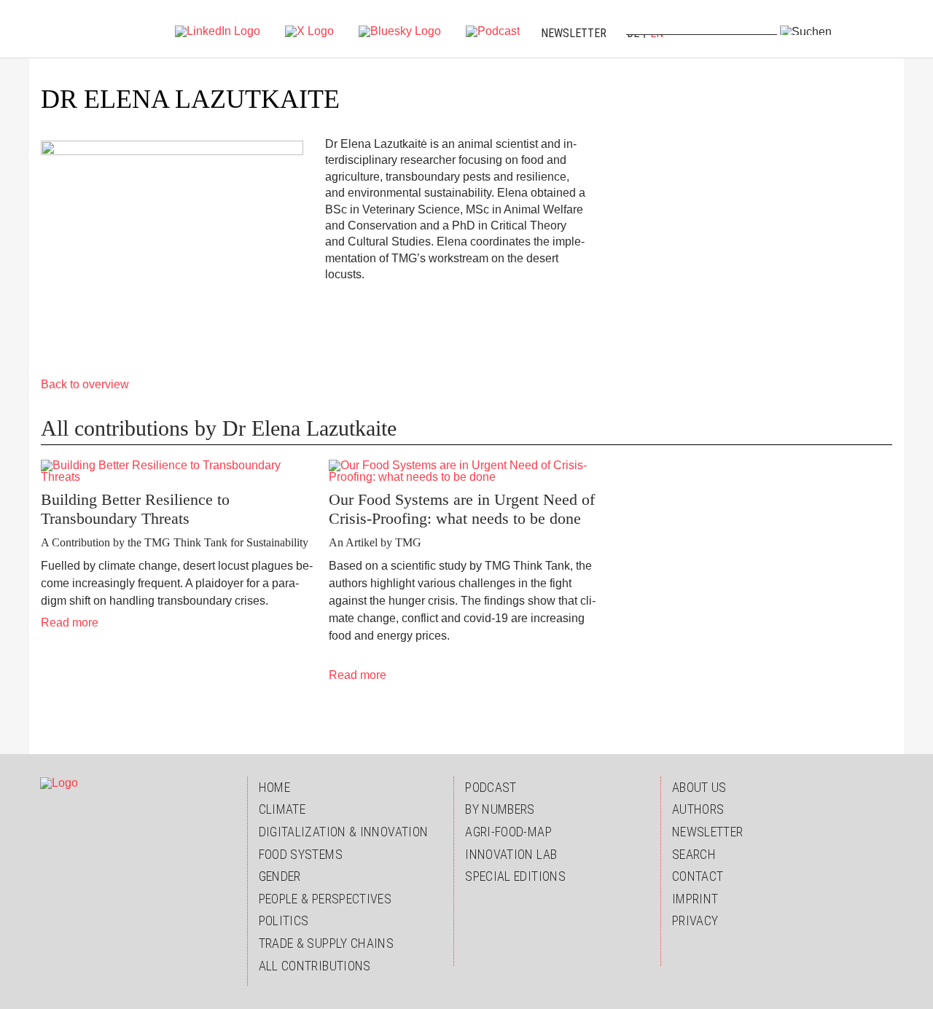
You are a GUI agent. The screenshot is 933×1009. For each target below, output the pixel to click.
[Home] (71, 29)
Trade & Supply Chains (326, 943)
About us (699, 787)
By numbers (500, 809)
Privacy (695, 920)
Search (694, 854)
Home (274, 787)
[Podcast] (493, 30)
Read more (69, 622)
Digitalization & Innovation (344, 831)
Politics (284, 920)
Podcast (491, 787)
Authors (698, 809)
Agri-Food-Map (508, 831)
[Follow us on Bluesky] (400, 30)
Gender (280, 876)
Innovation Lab (511, 854)
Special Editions (515, 876)
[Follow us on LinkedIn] (217, 30)
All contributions (315, 965)
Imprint (695, 898)
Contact (698, 876)
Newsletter (573, 33)
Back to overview (85, 384)
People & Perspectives (325, 898)
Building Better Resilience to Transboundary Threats (135, 508)
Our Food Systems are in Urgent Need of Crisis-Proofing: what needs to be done (462, 508)
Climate (282, 809)
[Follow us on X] (309, 30)
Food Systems (301, 854)
